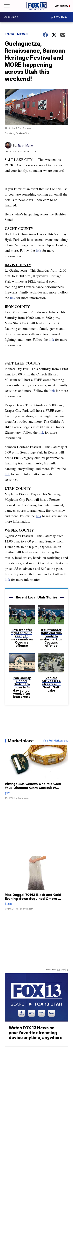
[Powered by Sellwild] (62, 969)
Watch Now (62, 6)
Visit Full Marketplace (55, 740)
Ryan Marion (26, 145)
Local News (16, 34)
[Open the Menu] (6, 6)
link (38, 250)
